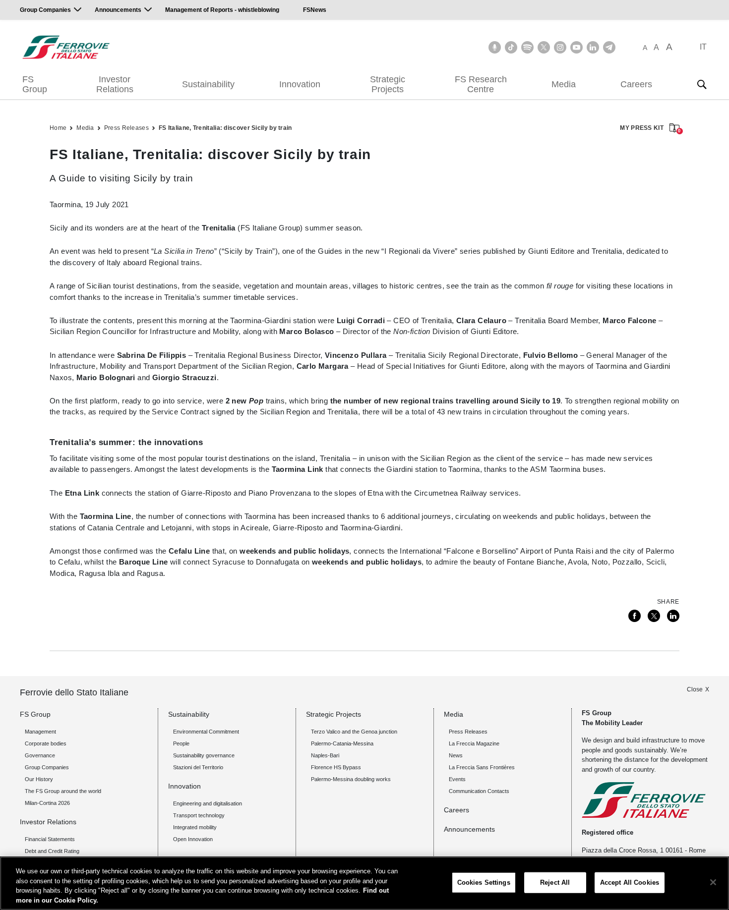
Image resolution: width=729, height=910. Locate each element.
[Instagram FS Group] (560, 47)
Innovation (299, 84)
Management (40, 732)
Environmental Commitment (206, 732)
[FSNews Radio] (494, 47)
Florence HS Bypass (336, 767)
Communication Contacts (479, 791)
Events (457, 779)
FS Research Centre (481, 84)
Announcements (118, 9)
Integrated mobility (195, 827)
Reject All (555, 882)
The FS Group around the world (63, 791)
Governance (40, 755)
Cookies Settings (483, 882)
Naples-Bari (325, 755)
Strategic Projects (387, 84)
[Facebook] (634, 616)
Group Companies (45, 9)
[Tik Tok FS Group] (511, 47)
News (456, 755)
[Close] (713, 882)
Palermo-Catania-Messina (342, 743)
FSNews (314, 9)
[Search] (701, 84)
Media (563, 84)
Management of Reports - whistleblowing (222, 9)
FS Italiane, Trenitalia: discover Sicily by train (225, 127)
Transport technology (199, 815)
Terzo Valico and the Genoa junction (354, 732)
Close (695, 689)
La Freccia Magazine (474, 743)
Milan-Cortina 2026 (47, 803)
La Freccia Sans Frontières (482, 767)
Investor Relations (114, 84)
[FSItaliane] (66, 47)
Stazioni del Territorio (198, 767)
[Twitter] (654, 616)
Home (58, 127)
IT (703, 47)
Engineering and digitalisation (207, 803)
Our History (39, 779)
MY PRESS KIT (649, 128)
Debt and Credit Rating (52, 851)
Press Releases (126, 127)
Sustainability (208, 84)
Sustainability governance (204, 755)
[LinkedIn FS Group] (593, 47)
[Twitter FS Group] (544, 47)
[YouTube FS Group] (576, 47)
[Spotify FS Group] (527, 47)
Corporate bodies (45, 743)
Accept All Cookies (629, 882)
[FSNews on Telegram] (609, 47)
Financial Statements (50, 839)
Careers (636, 84)
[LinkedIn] (673, 616)
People (181, 743)
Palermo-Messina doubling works (351, 779)
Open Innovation (193, 839)
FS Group (34, 84)
